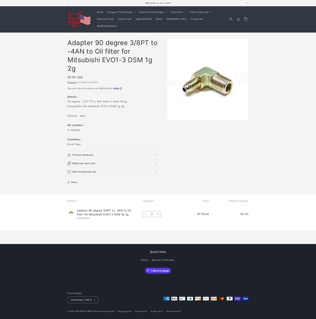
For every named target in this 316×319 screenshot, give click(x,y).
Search (144, 259)
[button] (121, 12)
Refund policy (141, 311)
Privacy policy (157, 311)
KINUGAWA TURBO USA (86, 311)
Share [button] (74, 182)
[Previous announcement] (68, 3)
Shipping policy (125, 311)
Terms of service (173, 311)
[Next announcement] (247, 3)
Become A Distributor (163, 259)
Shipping (71, 82)
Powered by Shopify (106, 311)
